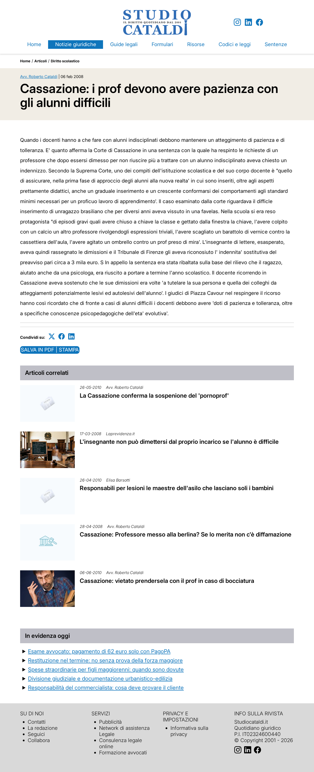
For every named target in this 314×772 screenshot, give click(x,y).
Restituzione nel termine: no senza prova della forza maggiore (105, 660)
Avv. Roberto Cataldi (38, 76)
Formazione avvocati (123, 752)
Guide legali (124, 44)
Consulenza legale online (120, 743)
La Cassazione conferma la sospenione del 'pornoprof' (154, 395)
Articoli (40, 61)
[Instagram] (237, 22)
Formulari (162, 44)
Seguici (36, 734)
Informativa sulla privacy (189, 731)
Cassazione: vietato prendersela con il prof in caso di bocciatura (167, 580)
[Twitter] (52, 336)
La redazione (43, 728)
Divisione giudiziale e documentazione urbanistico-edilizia (100, 678)
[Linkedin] (248, 22)
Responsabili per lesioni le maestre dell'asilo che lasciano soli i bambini (177, 488)
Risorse (196, 44)
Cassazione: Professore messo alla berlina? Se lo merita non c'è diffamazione (185, 534)
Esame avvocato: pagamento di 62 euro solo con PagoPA (99, 651)
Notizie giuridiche (75, 44)
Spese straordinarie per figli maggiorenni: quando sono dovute (106, 669)
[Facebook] (259, 22)
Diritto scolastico (65, 61)
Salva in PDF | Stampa (50, 350)
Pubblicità (110, 722)
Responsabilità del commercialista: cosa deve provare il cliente (106, 687)
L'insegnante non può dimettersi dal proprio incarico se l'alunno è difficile (179, 441)
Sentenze (276, 44)
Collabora (39, 740)
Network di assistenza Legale (124, 731)
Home (34, 44)
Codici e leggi (235, 44)
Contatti (37, 722)
